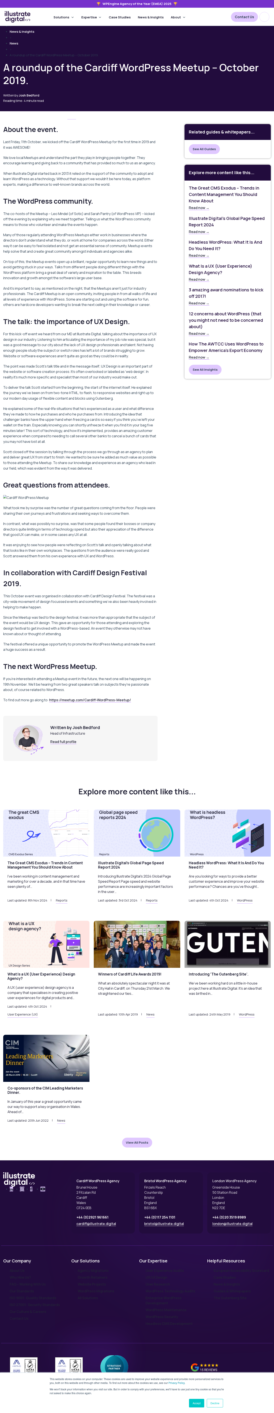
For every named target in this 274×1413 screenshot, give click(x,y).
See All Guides (204, 149)
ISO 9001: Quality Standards (33, 1298)
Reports (61, 900)
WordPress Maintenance (166, 1310)
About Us (17, 1270)
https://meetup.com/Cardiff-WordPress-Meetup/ (90, 700)
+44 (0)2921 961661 (92, 1217)
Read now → (199, 207)
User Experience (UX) (22, 1014)
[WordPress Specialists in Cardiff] (17, 17)
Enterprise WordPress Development (164, 1300)
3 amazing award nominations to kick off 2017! (226, 293)
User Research (158, 1284)
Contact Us (244, 17)
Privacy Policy (176, 1383)
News (14, 43)
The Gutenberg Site (230, 1298)
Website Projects (92, 1284)
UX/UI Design (156, 1277)
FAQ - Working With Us (28, 1284)
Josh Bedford (29, 95)
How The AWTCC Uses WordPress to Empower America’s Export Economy (226, 347)
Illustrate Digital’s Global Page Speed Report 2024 (227, 221)
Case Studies (120, 17)
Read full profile (63, 741)
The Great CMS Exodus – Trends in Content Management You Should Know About (224, 194)
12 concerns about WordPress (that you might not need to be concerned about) (226, 320)
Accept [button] (197, 1403)
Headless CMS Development (169, 1323)
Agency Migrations (93, 1270)
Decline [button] (214, 1403)
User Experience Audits (165, 1270)
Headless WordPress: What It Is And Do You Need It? (225, 245)
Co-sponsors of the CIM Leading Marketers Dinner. (45, 1090)
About (176, 17)
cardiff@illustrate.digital (96, 1223)
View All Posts (137, 1142)
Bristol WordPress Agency (165, 1181)
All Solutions (88, 1298)
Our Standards (22, 1291)
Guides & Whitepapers (232, 1291)
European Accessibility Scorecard (241, 1270)
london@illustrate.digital (232, 1223)
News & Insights (151, 17)
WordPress (245, 900)
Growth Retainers (92, 1277)
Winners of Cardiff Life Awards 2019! (129, 974)
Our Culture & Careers (28, 1311)
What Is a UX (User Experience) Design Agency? (220, 269)
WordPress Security (162, 1316)
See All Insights (205, 369)
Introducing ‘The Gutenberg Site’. (219, 974)
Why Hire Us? (20, 1277)
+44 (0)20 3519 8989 (229, 1217)
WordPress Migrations (96, 1291)
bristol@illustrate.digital (164, 1223)
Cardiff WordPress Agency (97, 1181)
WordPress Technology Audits (170, 1291)
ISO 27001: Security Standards (35, 1304)
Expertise (89, 17)
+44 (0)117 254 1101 (159, 1217)
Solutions (61, 17)
